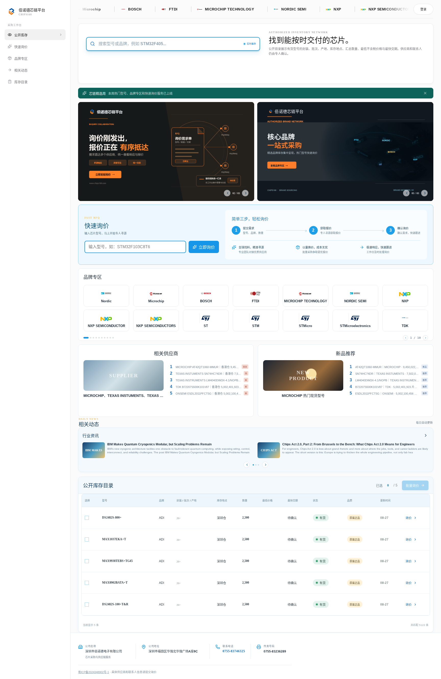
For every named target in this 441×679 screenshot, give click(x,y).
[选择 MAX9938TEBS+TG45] (87, 561)
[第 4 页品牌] (96, 337)
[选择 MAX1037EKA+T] (87, 539)
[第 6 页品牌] (102, 337)
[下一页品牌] (425, 337)
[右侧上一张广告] (406, 193)
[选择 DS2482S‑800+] (87, 518)
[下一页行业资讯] (265, 465)
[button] (208, 366)
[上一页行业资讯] (246, 465)
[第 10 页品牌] (113, 337)
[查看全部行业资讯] (425, 435)
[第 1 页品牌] (86, 337)
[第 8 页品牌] (107, 337)
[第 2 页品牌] (90, 337)
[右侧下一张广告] (424, 193)
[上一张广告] (227, 193)
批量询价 (412, 485)
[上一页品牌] (405, 337)
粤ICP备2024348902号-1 (93, 672)
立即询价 (207, 247)
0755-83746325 (234, 651)
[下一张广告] (245, 193)
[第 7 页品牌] (104, 337)
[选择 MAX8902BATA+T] (87, 583)
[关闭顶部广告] (425, 93)
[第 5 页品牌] (99, 337)
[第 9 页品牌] (110, 337)
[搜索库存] (92, 43)
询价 (409, 518)
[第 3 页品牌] (93, 337)
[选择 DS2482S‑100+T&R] (87, 604)
